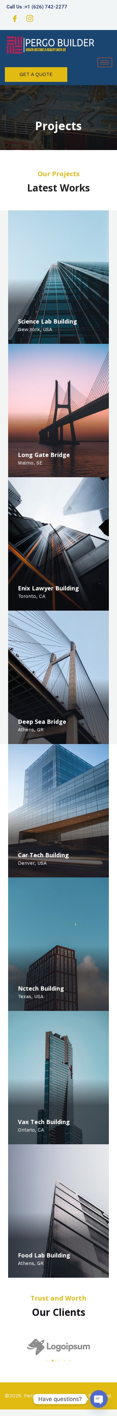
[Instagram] (29, 20)
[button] (47, 1361)
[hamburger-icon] (105, 62)
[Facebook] (14, 20)
